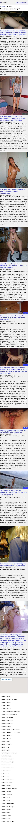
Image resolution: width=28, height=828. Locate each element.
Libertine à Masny (5, 800)
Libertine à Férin (5, 750)
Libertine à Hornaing (6, 771)
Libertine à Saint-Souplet (7, 806)
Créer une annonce (21, 2)
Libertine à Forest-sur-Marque (9, 753)
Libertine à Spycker (6, 809)
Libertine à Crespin (6, 738)
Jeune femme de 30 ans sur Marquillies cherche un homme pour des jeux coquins (13, 492)
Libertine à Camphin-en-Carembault (10, 732)
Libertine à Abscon (6, 696)
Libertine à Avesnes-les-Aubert (9, 714)
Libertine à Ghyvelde (6, 756)
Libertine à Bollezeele (6, 723)
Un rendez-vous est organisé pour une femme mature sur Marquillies (13, 565)
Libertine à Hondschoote (7, 768)
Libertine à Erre (5, 747)
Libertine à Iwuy (5, 776)
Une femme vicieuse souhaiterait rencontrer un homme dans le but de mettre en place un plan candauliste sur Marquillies (13, 370)
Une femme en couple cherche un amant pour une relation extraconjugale (12, 191)
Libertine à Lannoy (5, 785)
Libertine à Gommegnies (7, 759)
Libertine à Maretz (5, 797)
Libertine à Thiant (5, 812)
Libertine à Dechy (5, 741)
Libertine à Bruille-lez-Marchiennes (10, 729)
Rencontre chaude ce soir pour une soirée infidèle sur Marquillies (13, 431)
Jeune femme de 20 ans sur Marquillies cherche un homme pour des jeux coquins (13, 266)
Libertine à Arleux (5, 705)
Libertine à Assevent (6, 708)
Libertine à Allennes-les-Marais (9, 699)
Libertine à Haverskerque (7, 762)
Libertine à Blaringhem (7, 717)
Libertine (2, 6)
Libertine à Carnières (6, 735)
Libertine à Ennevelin (6, 744)
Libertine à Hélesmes (6, 765)
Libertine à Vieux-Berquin (7, 821)
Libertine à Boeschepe (7, 720)
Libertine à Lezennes (6, 794)
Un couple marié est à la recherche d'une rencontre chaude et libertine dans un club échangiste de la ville (13, 32)
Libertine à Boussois (6, 726)
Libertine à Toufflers (6, 815)
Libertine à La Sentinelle (7, 779)
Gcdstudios (4, 2)
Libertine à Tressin (6, 818)
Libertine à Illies (5, 774)
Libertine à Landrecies (6, 782)
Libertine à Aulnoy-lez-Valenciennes (10, 711)
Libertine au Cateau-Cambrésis (9, 788)
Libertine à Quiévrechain (7, 803)
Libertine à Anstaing (6, 702)
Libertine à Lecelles (6, 791)
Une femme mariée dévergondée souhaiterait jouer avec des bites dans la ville (12, 318)
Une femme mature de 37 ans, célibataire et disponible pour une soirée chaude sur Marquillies (12, 118)
